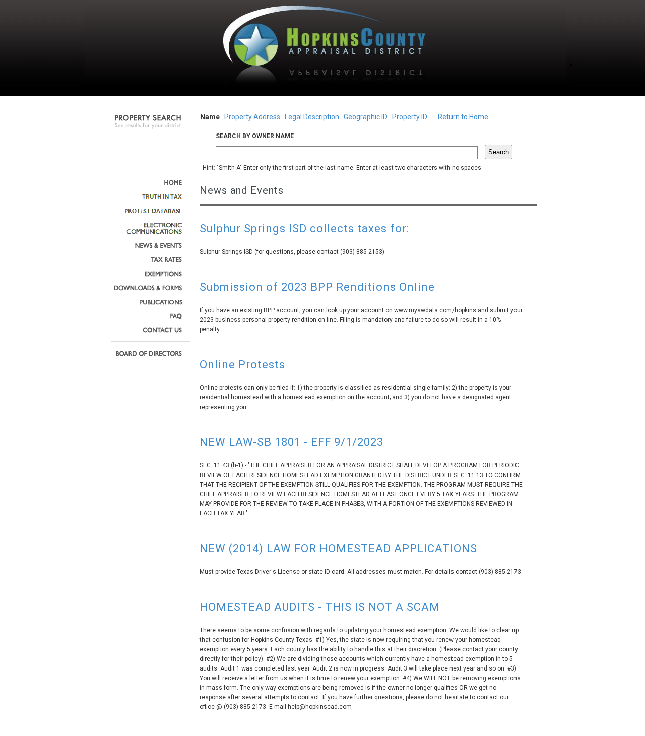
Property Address (252, 117)
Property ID (409, 117)
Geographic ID (366, 117)
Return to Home (463, 117)
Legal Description (312, 117)
